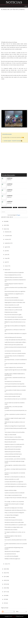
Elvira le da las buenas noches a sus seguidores (15, 291)
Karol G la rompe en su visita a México (13, 437)
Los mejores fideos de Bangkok (11, 515)
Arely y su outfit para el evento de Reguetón (14, 512)
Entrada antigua (22, 207)
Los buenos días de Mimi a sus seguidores (14, 481)
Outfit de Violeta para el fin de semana (13, 337)
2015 (5, 599)
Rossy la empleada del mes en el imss (13, 275)
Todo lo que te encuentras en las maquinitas (14, 383)
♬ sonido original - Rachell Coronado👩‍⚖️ (12, 140)
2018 (5, 588)
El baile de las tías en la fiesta (11, 312)
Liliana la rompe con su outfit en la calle (13, 309)
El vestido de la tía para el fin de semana (13, 520)
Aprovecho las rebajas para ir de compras (14, 507)
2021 (5, 576)
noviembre (7, 235)
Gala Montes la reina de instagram (12, 551)
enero (6, 564)
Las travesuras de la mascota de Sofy (13, 351)
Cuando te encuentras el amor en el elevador (14, 492)
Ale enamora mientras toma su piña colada (14, 522)
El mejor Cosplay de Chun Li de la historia (14, 367)
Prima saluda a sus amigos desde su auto (14, 527)
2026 (5, 221)
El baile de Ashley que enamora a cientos (14, 277)
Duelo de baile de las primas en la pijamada (14, 272)
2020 (5, 580)
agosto (6, 247)
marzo (6, 266)
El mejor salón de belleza (10, 517)
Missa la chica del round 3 (10, 442)
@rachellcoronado (7, 134)
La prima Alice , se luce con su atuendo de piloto (15, 353)
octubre (7, 239)
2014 (5, 603)
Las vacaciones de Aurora (10, 553)
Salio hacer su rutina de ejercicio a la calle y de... (15, 476)
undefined (9, 178)
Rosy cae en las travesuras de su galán (13, 314)
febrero (6, 269)
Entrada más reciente (7, 207)
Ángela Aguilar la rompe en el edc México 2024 (15, 302)
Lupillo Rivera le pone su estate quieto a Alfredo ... (16, 342)
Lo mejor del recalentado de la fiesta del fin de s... (15, 339)
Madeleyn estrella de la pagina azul (12, 558)
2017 (5, 591)
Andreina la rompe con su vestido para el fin (14, 444)
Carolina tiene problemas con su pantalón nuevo (15, 524)
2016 (5, 595)
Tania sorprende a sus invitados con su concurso (15, 319)
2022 (5, 572)
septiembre (7, 243)
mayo (6, 258)
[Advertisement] (14, 26)
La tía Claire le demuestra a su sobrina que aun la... (16, 484)
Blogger (18, 215)
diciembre (7, 231)
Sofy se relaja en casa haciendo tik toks (13, 307)
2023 (5, 569)
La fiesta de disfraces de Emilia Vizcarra (13, 394)
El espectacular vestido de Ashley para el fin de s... (16, 510)
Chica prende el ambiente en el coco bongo (14, 439)
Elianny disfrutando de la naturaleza (13, 449)
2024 (5, 229)
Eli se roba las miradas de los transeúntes (14, 317)
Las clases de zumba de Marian (11, 297)
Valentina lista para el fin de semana (13, 451)
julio (6, 250)
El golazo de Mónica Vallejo (11, 490)
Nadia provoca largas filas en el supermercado (15, 426)
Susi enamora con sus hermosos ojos (13, 381)
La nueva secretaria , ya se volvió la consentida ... (15, 459)
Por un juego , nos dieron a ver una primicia (14, 501)
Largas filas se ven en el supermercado (13, 446)
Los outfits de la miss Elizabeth (11, 556)
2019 (5, 584)
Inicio (15, 207)
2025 (5, 225)
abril (6, 262)
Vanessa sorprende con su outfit (12, 305)
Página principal (4, 607)
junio (6, 254)
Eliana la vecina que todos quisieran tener (14, 344)
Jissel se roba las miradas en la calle (12, 396)
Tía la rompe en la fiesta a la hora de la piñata (14, 432)
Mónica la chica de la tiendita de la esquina (14, 300)
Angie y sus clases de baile (10, 434)
